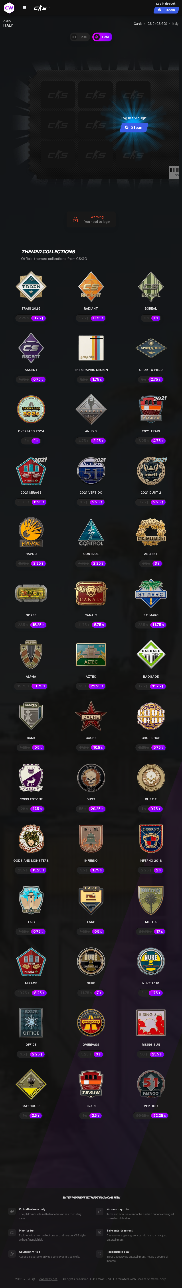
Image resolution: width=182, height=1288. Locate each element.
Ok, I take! (110, 1273)
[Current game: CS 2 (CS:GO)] (41, 8)
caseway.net (48, 1279)
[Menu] (24, 8)
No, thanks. (152, 1273)
